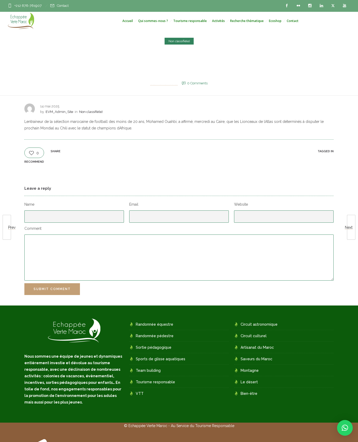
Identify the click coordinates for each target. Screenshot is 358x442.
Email (133, 204)
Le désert (249, 382)
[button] (345, 428)
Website (241, 204)
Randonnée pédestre (154, 336)
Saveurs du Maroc (256, 359)
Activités (218, 21)
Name (29, 204)
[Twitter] (333, 6)
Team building (148, 370)
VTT (140, 393)
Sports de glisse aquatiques (160, 359)
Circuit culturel (254, 336)
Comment (32, 228)
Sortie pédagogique (153, 347)
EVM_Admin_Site (164, 83)
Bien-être (249, 393)
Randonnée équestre (154, 324)
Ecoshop (275, 21)
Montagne (250, 370)
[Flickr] (298, 6)
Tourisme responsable (190, 21)
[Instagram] (310, 6)
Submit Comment (52, 289)
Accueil (127, 21)
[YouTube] (344, 6)
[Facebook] (286, 6)
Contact (63, 6)
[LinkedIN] (321, 6)
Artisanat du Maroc (257, 347)
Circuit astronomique (259, 324)
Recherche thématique (247, 21)
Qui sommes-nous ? (153, 21)
